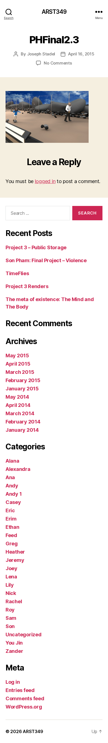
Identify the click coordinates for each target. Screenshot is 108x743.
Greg (12, 543)
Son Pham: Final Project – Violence (46, 260)
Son (10, 626)
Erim (11, 519)
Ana (10, 477)
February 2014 (23, 422)
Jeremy (15, 560)
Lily (10, 585)
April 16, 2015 (81, 54)
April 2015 (18, 364)
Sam (11, 618)
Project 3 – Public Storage (36, 247)
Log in (13, 682)
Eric (10, 510)
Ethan (12, 527)
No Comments (58, 63)
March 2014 (20, 413)
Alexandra (18, 469)
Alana (12, 461)
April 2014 (18, 405)
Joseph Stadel (41, 54)
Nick (11, 593)
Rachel (14, 601)
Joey (11, 568)
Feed (11, 535)
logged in (45, 181)
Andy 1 (14, 494)
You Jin (14, 643)
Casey (13, 502)
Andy (12, 486)
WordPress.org (24, 707)
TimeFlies (17, 273)
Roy (10, 610)
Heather (15, 552)
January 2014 (22, 430)
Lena (11, 577)
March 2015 (20, 372)
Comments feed (25, 698)
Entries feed (20, 690)
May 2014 (17, 397)
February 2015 (23, 380)
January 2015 (22, 388)
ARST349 (54, 12)
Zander (14, 651)
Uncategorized (24, 634)
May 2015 (17, 355)
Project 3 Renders (27, 286)
